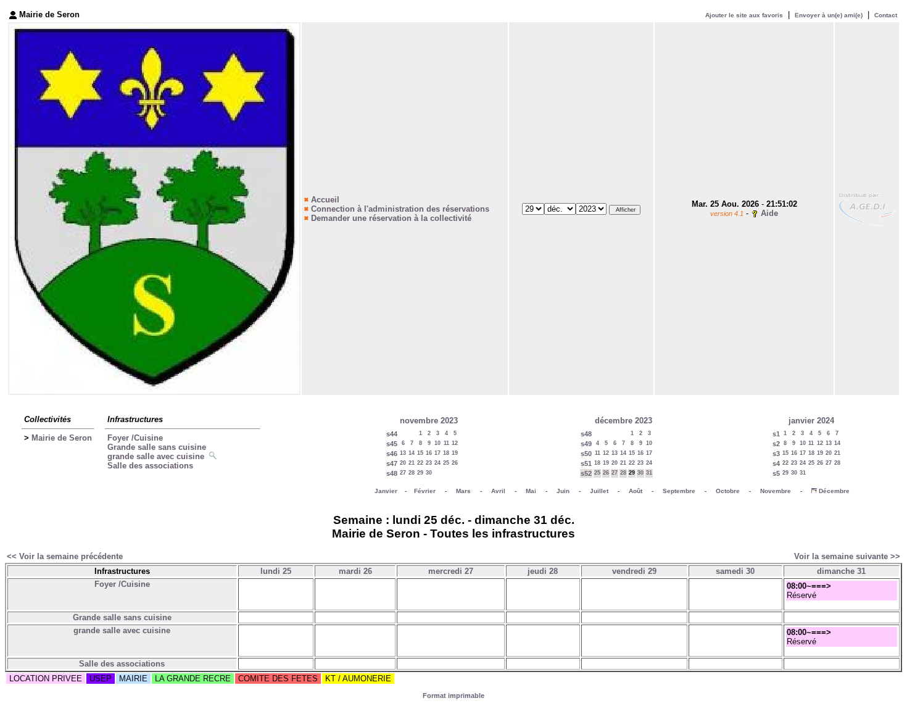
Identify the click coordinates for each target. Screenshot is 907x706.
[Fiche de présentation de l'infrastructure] (214, 456)
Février (425, 491)
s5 (776, 473)
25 (446, 463)
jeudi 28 (543, 571)
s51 (586, 463)
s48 (391, 473)
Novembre (775, 491)
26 (455, 463)
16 (429, 453)
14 (411, 453)
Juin (563, 491)
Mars (463, 491)
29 (420, 473)
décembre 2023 (623, 420)
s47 (391, 463)
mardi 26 (355, 571)
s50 (586, 453)
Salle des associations (150, 465)
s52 (586, 473)
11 (446, 443)
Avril (498, 491)
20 (403, 463)
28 (411, 473)
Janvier (386, 491)
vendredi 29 (634, 571)
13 (403, 453)
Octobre (728, 491)
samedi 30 (735, 571)
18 (446, 453)
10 (437, 443)
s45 (391, 443)
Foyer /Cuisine (135, 437)
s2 (776, 443)
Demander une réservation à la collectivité (391, 218)
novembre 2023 (429, 420)
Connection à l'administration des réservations (400, 209)
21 (411, 463)
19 (455, 453)
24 (437, 463)
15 (420, 453)
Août (635, 491)
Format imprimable (453, 695)
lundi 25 (275, 571)
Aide (769, 213)
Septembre (679, 491)
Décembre (834, 491)
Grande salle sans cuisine (156, 447)
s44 (391, 434)
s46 (391, 453)
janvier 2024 (811, 420)
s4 (776, 463)
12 (455, 443)
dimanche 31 (841, 571)
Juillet (599, 491)
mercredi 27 (450, 571)
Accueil (325, 199)
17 (437, 453)
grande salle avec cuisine (155, 456)
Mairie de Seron (61, 437)
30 (429, 473)
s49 (586, 443)
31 (649, 473)
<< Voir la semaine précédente (65, 556)
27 (403, 473)
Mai (531, 491)
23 (429, 463)
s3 (776, 453)
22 (420, 463)
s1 (776, 434)
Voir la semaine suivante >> (847, 556)
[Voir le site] (867, 208)
